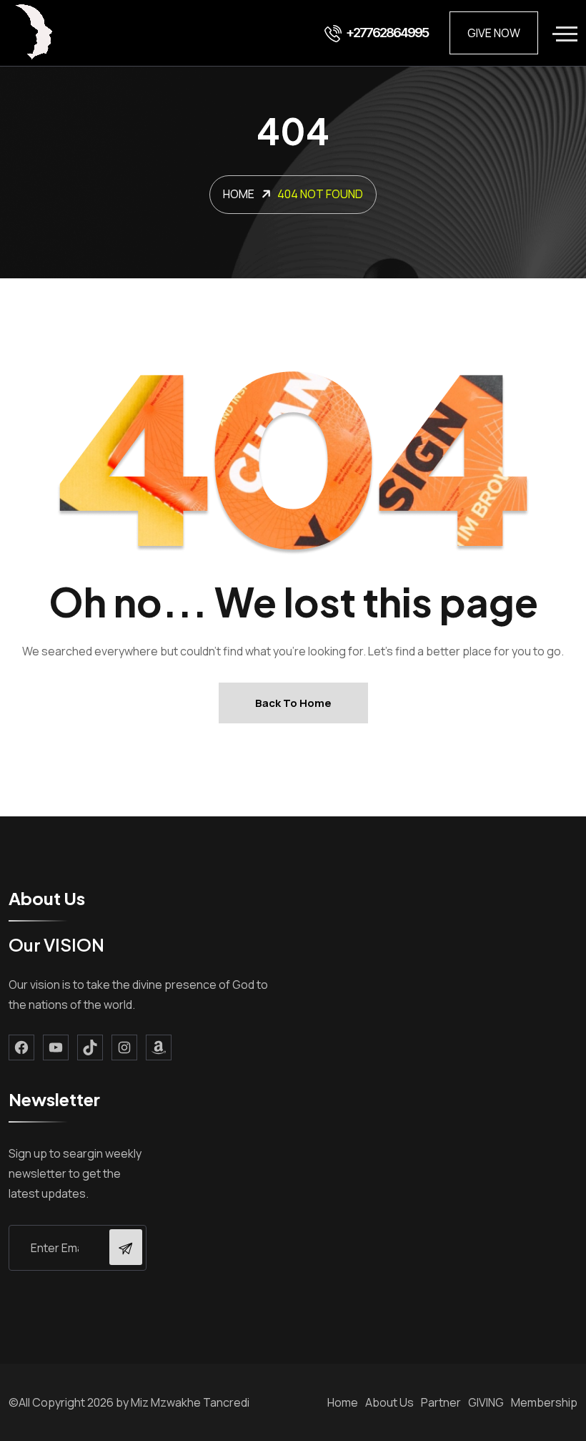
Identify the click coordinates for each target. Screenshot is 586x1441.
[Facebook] (21, 1047)
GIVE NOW (493, 33)
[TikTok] (90, 1047)
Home (342, 1402)
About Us (389, 1402)
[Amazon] (159, 1047)
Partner (441, 1402)
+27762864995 (387, 32)
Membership (544, 1402)
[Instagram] (124, 1047)
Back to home (293, 702)
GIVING (486, 1402)
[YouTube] (56, 1047)
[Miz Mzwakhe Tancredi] (35, 33)
